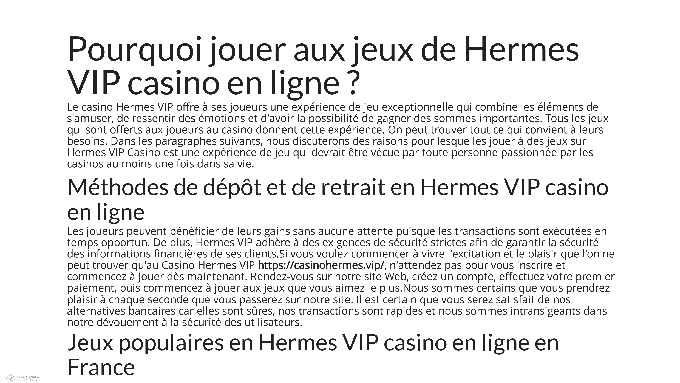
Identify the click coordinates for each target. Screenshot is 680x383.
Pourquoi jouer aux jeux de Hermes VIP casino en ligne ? (323, 64)
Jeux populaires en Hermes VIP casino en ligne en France (313, 354)
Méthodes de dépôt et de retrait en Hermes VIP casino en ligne (338, 198)
